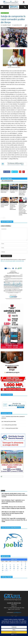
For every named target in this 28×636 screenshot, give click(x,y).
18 (6, 568)
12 (10, 566)
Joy (2, 421)
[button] (25, 7)
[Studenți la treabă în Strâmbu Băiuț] (5, 187)
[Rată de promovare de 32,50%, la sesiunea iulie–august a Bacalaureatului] (14, 200)
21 (17, 568)
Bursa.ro (3, 490)
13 (14, 566)
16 (25, 566)
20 (14, 568)
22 (21, 568)
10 (2, 566)
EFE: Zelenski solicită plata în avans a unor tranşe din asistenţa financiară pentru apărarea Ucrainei (14, 495)
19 (10, 568)
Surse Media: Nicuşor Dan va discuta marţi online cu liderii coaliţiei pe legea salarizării (13, 507)
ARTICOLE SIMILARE (7, 178)
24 (2, 570)
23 (25, 568)
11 (6, 566)
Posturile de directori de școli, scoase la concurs (5, 205)
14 (17, 566)
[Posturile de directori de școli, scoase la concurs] (5, 200)
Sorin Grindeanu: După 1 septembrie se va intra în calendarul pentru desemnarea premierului (13, 501)
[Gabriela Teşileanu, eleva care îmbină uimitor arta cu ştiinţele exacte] (23, 187)
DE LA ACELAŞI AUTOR (7, 180)
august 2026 (14, 559)
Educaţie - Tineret (4, 13)
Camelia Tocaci (6, 25)
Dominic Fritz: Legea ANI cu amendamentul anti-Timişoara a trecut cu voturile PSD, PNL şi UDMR (14, 520)
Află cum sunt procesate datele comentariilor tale (12, 261)
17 (2, 568)
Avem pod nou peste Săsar (10, 421)
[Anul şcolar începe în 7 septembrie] (14, 187)
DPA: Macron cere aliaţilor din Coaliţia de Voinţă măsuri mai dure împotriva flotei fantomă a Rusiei (13, 513)
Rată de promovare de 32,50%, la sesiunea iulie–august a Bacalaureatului (13, 207)
